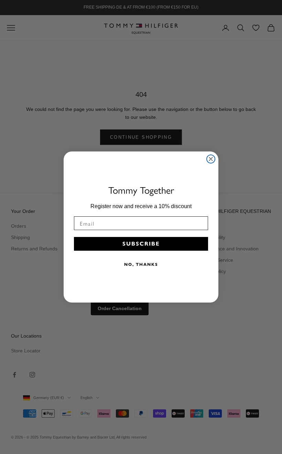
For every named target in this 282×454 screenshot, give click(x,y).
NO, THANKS (141, 264)
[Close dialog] (211, 159)
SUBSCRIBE (141, 243)
